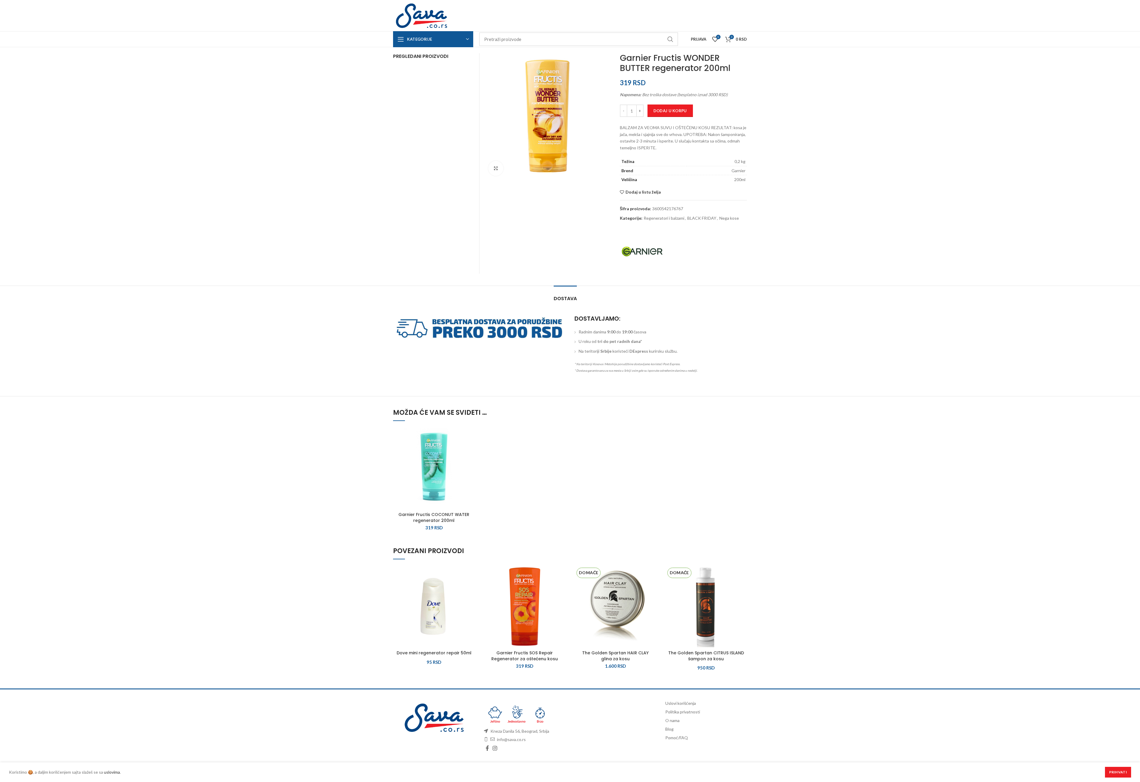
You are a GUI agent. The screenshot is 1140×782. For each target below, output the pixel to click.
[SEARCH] (670, 39)
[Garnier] (642, 251)
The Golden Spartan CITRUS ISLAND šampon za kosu (706, 656)
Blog (669, 729)
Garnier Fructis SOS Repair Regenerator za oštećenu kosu (524, 656)
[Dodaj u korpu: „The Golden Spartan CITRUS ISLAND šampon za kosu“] (742, 588)
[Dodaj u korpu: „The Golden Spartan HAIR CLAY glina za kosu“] (652, 588)
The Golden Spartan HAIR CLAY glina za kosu (615, 656)
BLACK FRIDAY (701, 218)
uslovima (112, 772)
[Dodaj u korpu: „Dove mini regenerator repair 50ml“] (470, 588)
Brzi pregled (470, 463)
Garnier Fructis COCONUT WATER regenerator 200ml (433, 517)
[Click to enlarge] (495, 168)
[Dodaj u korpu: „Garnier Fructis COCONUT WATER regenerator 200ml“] (470, 450)
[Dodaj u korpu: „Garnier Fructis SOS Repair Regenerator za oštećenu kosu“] (561, 588)
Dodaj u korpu (670, 110)
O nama (672, 720)
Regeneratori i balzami (664, 218)
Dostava (565, 298)
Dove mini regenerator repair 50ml (434, 653)
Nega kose (729, 218)
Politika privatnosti (682, 711)
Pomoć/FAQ (676, 737)
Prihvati (1118, 772)
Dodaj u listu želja (643, 192)
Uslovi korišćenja (680, 703)
